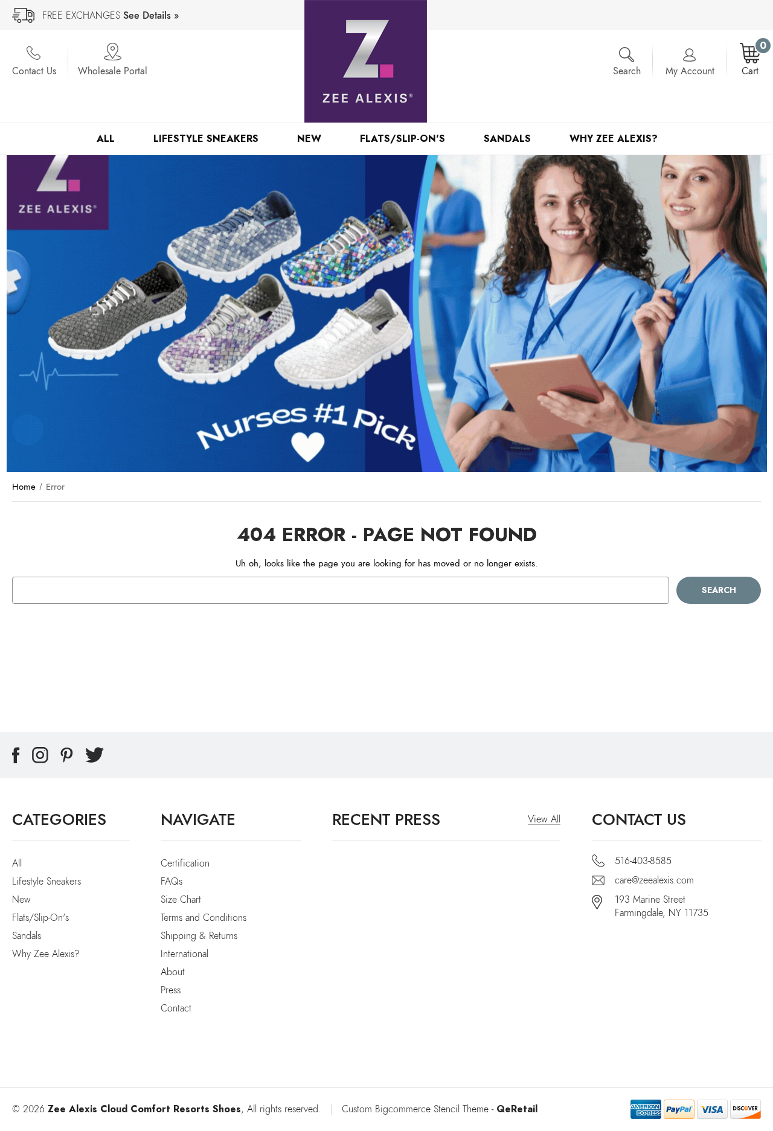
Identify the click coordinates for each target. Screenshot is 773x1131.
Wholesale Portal (112, 71)
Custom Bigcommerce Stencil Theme (415, 1109)
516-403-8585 (643, 861)
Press (171, 990)
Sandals (507, 139)
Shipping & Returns (199, 936)
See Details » (151, 16)
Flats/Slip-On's (402, 139)
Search (627, 71)
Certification (185, 863)
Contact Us (34, 71)
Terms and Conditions (203, 918)
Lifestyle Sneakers (205, 139)
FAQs (171, 881)
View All (544, 819)
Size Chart (181, 900)
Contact (176, 1008)
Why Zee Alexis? (613, 139)
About (173, 972)
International (184, 954)
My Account (690, 71)
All (106, 139)
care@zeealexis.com (654, 880)
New (309, 139)
